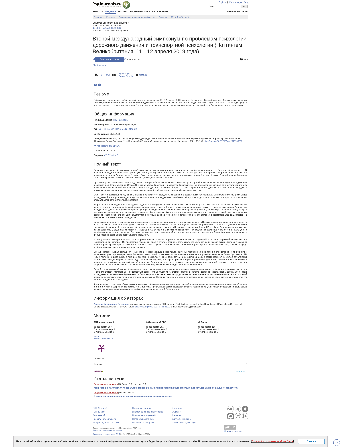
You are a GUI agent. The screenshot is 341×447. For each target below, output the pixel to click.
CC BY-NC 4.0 (111, 155)
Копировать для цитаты (108, 146)
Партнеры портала (141, 408)
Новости (98, 11)
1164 (246, 59)
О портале (177, 408)
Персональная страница (144, 422)
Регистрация (235, 2)
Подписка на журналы (143, 419)
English (222, 2)
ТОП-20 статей (100, 408)
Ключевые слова (237, 11)
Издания (110, 11)
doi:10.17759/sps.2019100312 (107, 28)
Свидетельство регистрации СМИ (106, 434)
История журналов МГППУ (106, 422)
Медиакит (176, 412)
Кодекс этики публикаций (184, 422)
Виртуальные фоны (181, 419)
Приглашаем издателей (144, 415)
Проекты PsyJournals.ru (104, 419)
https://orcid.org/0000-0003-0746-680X (151, 307)
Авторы (122, 11)
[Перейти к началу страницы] (336, 442)
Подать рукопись (139, 11)
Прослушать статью (109, 59)
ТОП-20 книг (99, 412)
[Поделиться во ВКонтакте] (95, 84)
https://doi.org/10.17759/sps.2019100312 (118, 129)
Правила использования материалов (107, 430)
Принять (311, 441)
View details (240, 371)
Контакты (176, 415)
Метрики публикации (102, 338)
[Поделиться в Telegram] (99, 84)
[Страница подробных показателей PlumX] (102, 348)
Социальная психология (106, 384)
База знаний (160, 11)
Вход (245, 2)
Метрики (143, 75)
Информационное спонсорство (147, 412)
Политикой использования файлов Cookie (272, 441)
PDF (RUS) (104, 75)
